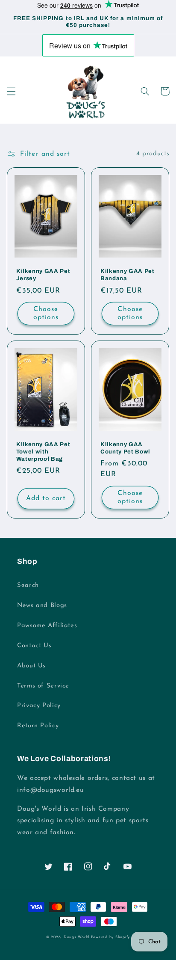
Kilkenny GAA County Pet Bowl (125, 448)
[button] (11, 91)
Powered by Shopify (110, 937)
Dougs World (76, 937)
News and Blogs (42, 605)
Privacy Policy (39, 705)
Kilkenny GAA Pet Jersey (43, 274)
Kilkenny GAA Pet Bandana (127, 274)
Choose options (46, 313)
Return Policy (38, 726)
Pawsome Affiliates (47, 625)
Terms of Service (43, 686)
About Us (31, 666)
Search (28, 585)
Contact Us (34, 646)
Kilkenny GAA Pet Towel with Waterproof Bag (43, 451)
